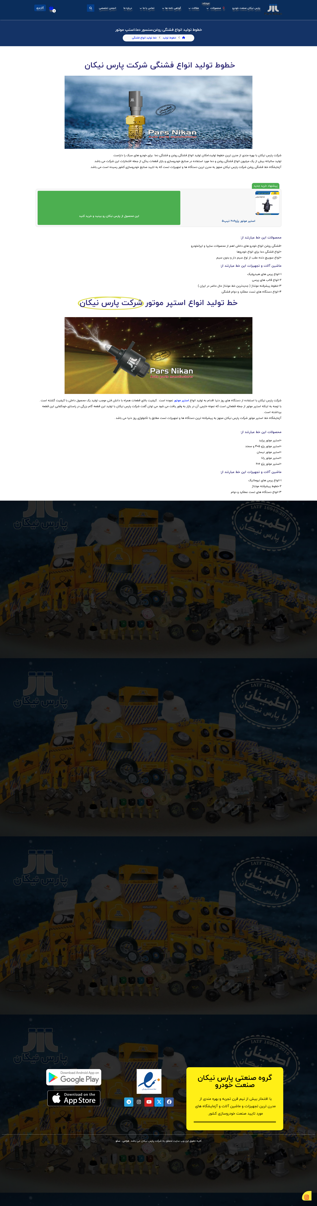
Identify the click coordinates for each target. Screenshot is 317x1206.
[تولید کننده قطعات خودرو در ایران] (273, 9)
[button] (90, 8)
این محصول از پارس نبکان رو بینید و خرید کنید (109, 216)
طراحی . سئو (123, 1141)
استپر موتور (181, 401)
